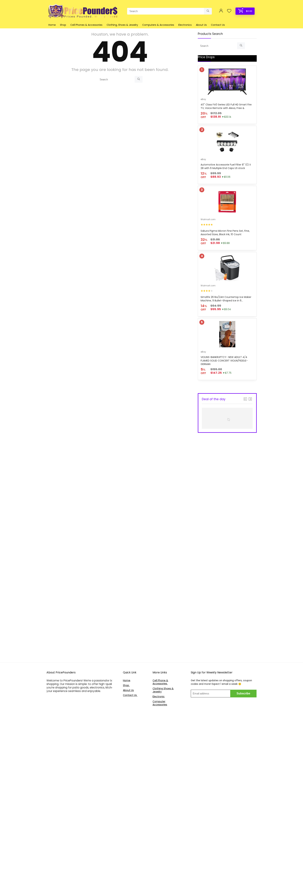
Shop (63, 25)
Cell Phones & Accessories (86, 25)
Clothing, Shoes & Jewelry (122, 25)
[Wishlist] (229, 11)
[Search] (208, 11)
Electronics (185, 25)
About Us (201, 25)
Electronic (159, 696)
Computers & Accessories (158, 25)
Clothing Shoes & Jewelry (163, 690)
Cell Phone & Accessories (160, 682)
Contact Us (218, 25)
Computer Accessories (160, 703)
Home (52, 25)
